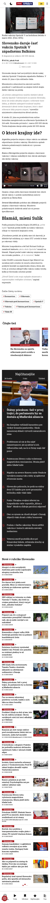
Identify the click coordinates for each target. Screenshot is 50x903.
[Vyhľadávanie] (5, 4)
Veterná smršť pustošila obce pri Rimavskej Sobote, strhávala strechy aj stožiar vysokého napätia (25, 541)
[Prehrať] (4, 185)
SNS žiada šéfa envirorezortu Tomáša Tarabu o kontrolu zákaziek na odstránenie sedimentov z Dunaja (14, 668)
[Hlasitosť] (37, 185)
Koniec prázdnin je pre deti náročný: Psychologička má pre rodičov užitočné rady (15, 782)
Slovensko (15, 329)
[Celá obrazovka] (45, 185)
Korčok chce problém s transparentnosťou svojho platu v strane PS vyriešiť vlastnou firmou (17, 831)
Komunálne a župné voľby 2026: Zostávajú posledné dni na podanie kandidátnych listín (17, 635)
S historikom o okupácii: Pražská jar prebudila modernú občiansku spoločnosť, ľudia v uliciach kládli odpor (16, 748)
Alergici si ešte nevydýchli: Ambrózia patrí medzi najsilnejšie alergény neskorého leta (16, 569)
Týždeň (41, 378)
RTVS (6, 60)
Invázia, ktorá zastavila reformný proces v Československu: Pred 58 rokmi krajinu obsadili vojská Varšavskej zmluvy (16, 766)
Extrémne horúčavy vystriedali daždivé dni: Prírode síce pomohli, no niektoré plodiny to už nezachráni (16, 651)
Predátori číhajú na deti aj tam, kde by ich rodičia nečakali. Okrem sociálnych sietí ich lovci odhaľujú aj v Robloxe (17, 716)
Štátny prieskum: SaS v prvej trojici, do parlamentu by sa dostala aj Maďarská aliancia (25, 413)
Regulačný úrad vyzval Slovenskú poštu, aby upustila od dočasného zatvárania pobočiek (17, 879)
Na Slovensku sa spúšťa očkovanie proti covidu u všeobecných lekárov (22, 352)
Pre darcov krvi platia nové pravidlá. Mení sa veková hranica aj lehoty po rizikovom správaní (16, 585)
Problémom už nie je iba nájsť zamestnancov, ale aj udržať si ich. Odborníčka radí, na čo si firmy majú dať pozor (26, 446)
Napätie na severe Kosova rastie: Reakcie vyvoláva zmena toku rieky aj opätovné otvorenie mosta (26, 475)
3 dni (25, 378)
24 (41, 4)
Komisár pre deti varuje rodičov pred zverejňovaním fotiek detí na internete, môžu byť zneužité (16, 732)
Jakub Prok (14, 60)
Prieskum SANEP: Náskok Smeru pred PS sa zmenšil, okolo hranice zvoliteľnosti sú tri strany (16, 815)
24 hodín (8, 378)
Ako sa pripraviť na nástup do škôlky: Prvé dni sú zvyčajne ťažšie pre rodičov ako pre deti (15, 864)
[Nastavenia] (41, 185)
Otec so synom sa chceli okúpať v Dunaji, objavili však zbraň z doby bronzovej (26, 516)
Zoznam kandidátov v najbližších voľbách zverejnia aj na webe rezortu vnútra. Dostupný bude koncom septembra (16, 848)
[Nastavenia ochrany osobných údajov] (4, 898)
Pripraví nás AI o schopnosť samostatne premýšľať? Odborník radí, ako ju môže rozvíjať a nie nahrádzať (16, 618)
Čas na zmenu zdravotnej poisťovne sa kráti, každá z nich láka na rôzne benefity (16, 699)
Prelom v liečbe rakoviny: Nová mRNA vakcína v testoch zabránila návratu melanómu (25, 528)
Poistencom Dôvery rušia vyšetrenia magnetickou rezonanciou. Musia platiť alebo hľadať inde (26, 461)
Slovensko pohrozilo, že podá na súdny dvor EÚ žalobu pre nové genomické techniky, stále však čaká (25, 489)
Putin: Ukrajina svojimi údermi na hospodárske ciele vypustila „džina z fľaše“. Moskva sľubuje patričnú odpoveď (26, 503)
